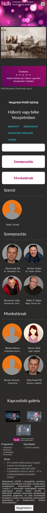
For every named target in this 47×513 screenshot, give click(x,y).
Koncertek (7, 454)
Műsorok (7, 450)
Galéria (12, 139)
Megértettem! (24, 507)
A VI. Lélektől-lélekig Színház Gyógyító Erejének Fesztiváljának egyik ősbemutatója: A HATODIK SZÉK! (23, 465)
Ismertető (13, 126)
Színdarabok (8, 452)
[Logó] (23, 440)
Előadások (7, 447)
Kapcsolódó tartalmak (20, 133)
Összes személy (32, 447)
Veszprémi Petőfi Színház (23, 102)
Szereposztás (31, 126)
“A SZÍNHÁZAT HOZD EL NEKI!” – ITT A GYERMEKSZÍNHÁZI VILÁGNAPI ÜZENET (24, 474)
